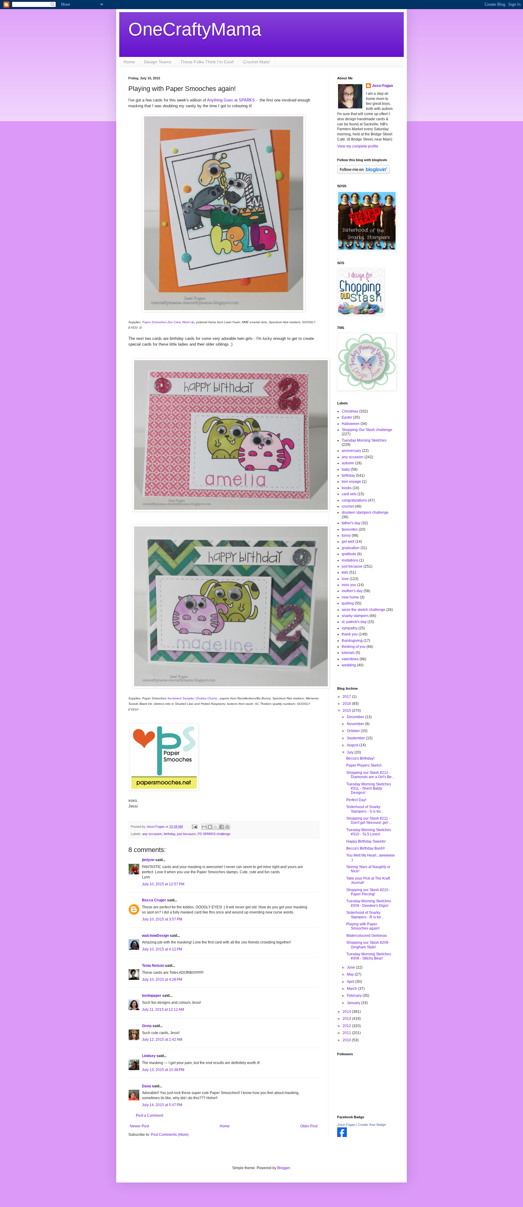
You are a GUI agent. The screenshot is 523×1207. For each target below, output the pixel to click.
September (356, 738)
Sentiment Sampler (180, 698)
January (354, 1003)
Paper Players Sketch (364, 765)
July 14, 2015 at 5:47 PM (162, 1105)
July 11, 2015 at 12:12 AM (163, 1009)
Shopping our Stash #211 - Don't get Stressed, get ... (368, 820)
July (350, 752)
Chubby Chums (206, 698)
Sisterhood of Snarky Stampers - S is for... (364, 809)
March (352, 988)
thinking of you (354, 647)
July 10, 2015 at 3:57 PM (162, 919)
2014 (347, 1012)
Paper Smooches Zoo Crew (161, 322)
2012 (347, 1026)
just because (186, 834)
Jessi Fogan (382, 86)
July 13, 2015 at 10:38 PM (163, 1070)
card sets (349, 494)
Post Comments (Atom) (170, 1134)
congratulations (354, 500)
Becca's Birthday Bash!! (365, 848)
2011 (347, 1033)
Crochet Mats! (256, 61)
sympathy (349, 628)
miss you (349, 585)
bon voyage (351, 481)
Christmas (350, 411)
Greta (147, 1026)
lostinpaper (151, 995)
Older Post (308, 1126)
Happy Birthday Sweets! (366, 841)
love (345, 579)
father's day (351, 523)
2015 (347, 710)
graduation (351, 548)
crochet (348, 506)
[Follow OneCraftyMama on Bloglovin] (363, 173)
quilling (348, 603)
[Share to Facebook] (222, 827)
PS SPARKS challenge (214, 834)
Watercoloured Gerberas (366, 935)
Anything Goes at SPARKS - (232, 100)
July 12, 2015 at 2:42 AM (162, 1039)
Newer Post (139, 1126)
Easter (347, 417)
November (356, 724)
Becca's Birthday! (360, 758)
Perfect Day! (356, 800)
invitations (350, 560)
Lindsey (149, 1056)
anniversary (351, 451)
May (351, 974)
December (356, 717)
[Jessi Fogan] (342, 1136)
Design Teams (157, 61)
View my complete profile (357, 146)
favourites (350, 529)
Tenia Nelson (153, 965)
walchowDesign (155, 935)
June (351, 967)
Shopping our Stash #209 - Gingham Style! (368, 944)
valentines (350, 659)
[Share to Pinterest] (227, 827)
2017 (347, 697)
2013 (347, 1018)
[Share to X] (216, 827)
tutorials (348, 653)
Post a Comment (149, 1115)
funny (346, 535)
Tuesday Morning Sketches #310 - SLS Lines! (368, 832)
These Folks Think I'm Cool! (207, 61)
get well (348, 541)
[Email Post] (194, 826)
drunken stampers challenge (365, 512)
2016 (347, 703)
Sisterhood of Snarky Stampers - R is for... (364, 914)
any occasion (152, 834)
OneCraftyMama (194, 29)
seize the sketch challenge (363, 610)
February (355, 995)
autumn (348, 463)
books (347, 488)
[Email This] (204, 827)
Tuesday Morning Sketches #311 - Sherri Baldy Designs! (368, 788)
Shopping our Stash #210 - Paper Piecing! (368, 892)
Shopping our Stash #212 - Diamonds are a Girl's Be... (370, 775)
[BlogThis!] (210, 827)
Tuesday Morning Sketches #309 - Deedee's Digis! (368, 903)
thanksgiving (352, 640)
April (351, 982)
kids (345, 572)
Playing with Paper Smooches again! (363, 926)
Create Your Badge (372, 1124)
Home (129, 61)
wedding (349, 665)
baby (346, 469)
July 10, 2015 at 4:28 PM (162, 979)
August (353, 745)
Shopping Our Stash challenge (367, 430)
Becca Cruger (154, 900)
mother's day (352, 591)
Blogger (283, 1168)
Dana (146, 1086)
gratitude (349, 554)
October (354, 731)
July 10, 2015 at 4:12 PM (162, 949)
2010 (347, 1040)
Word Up (188, 322)
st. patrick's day (354, 622)
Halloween (351, 424)
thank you (350, 634)
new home (350, 597)
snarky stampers (355, 616)
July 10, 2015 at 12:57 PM (163, 884)
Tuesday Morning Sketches (364, 440)
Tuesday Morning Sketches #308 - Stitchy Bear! (368, 956)
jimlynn (148, 860)
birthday (169, 834)
